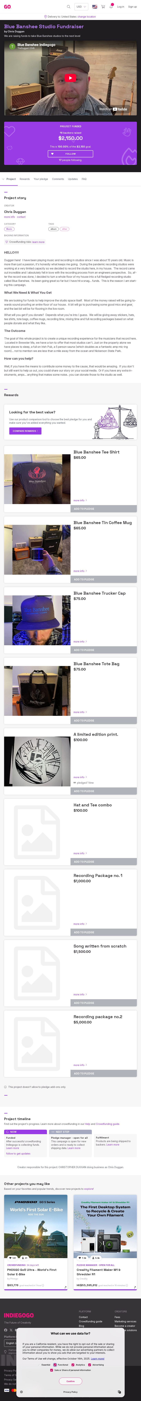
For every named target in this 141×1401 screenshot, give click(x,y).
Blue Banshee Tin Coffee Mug (103, 522)
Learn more (12, 1148)
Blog (81, 1325)
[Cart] (103, 6)
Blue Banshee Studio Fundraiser (44, 26)
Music (9, 229)
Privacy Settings (13, 1379)
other (64, 229)
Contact (83, 1317)
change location (87, 16)
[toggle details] (67, 1289)
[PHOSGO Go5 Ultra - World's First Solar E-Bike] (35, 1226)
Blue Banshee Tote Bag (97, 663)
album (54, 229)
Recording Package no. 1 (98, 875)
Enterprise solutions (126, 1330)
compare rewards (25, 431)
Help (87, 1123)
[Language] (94, 7)
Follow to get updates (18, 1153)
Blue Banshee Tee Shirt (97, 452)
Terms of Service (14, 1375)
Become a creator (125, 1325)
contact (21, 216)
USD (79, 6)
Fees (117, 1317)
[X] (11, 1330)
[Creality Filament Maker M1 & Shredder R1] (105, 1226)
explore (88, 1188)
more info (9, 216)
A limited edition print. (96, 734)
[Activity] (111, 6)
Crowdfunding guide (107, 1123)
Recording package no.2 (98, 1016)
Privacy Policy (12, 1370)
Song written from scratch (100, 946)
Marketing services (125, 1321)
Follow (71, 153)
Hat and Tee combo (93, 805)
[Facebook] (5, 1330)
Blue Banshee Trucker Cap (100, 593)
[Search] (68, 6)
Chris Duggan (16, 31)
